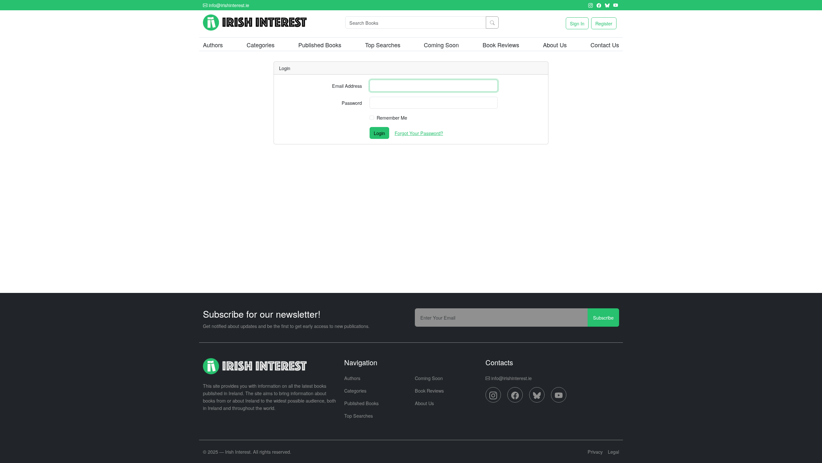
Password (352, 102)
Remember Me (392, 117)
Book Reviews (501, 45)
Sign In (577, 23)
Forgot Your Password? (419, 133)
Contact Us (604, 45)
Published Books (319, 45)
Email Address (347, 85)
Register (603, 23)
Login (379, 133)
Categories (355, 390)
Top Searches (382, 45)
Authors (213, 45)
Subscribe (603, 317)
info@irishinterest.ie (228, 5)
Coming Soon (441, 45)
